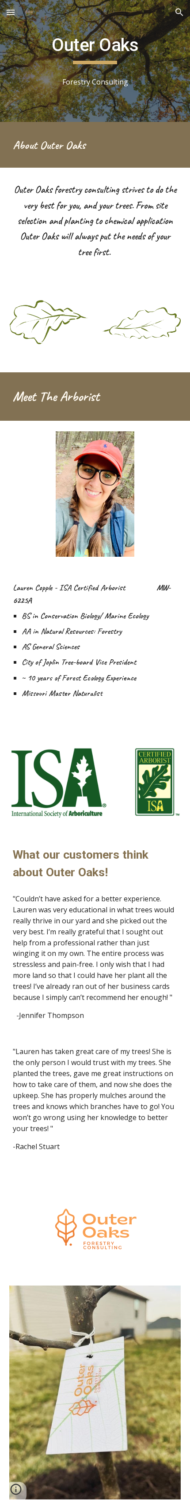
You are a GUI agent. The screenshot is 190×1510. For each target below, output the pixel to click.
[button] (10, 12)
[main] (95, 49)
